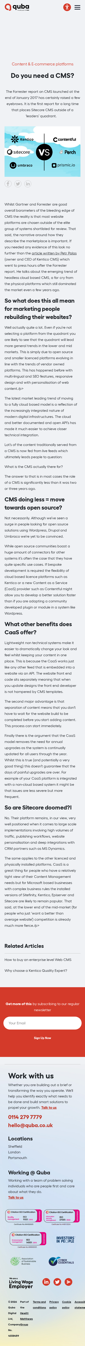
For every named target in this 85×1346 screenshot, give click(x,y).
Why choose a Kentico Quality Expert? (36, 970)
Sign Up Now (42, 1038)
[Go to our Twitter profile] (57, 1281)
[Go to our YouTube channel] (68, 1281)
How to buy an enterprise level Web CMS (38, 960)
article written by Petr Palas (54, 253)
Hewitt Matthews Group (26, 1319)
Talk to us (49, 1107)
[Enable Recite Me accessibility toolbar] (67, 7)
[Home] (17, 7)
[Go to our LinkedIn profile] (46, 1281)
